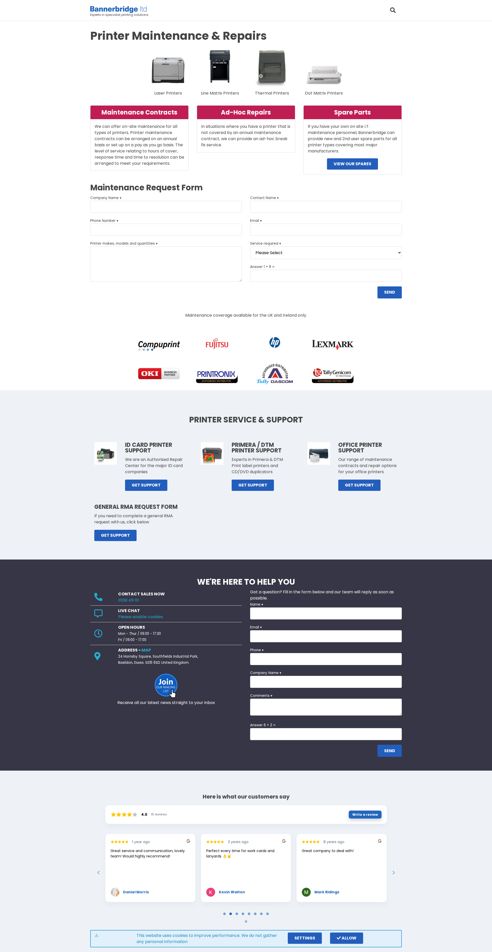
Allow (348, 938)
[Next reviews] (393, 872)
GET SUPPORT (146, 485)
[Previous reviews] (98, 872)
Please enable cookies (140, 617)
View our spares (352, 164)
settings (304, 938)
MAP (146, 650)
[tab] (224, 914)
